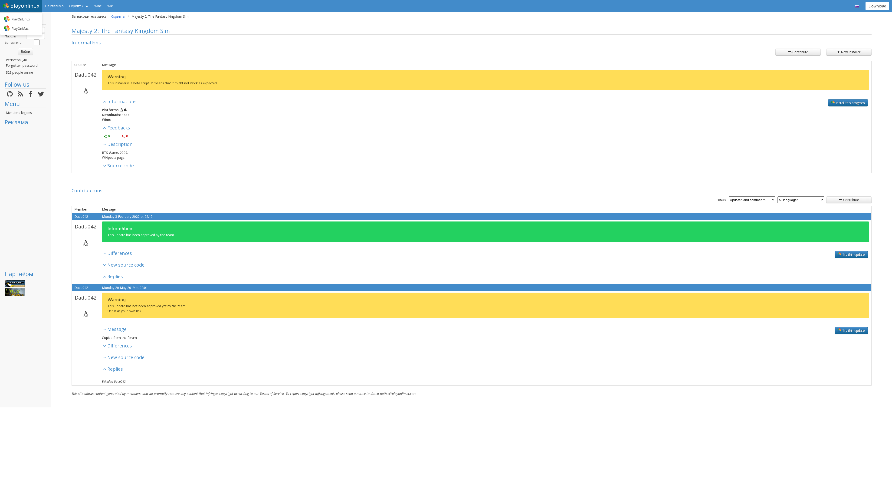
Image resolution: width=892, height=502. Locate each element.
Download (877, 6)
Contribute (799, 52)
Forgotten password (22, 65)
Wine (98, 6)
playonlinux (24, 6)
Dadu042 (86, 74)
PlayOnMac (20, 28)
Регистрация (16, 60)
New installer (850, 52)
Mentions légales (19, 112)
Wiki (110, 6)
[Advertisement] (25, 198)
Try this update (853, 254)
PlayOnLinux (20, 19)
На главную (54, 6)
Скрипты (76, 6)
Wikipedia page (113, 157)
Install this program (850, 103)
